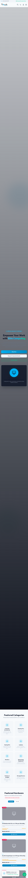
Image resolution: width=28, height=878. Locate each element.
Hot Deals (11, 801)
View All (17, 801)
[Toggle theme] (20, 5)
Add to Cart (15, 834)
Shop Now (14, 351)
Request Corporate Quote (14, 356)
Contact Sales (14, 360)
